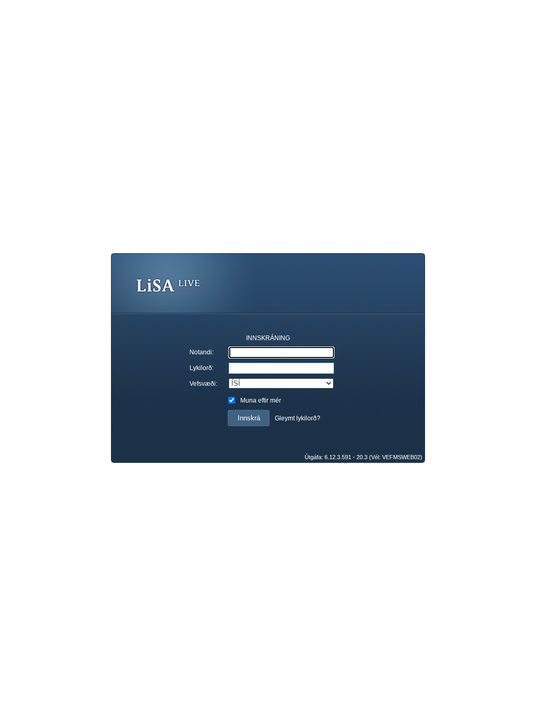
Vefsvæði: (203, 383)
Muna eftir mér (260, 400)
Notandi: (201, 352)
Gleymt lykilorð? (297, 418)
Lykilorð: (201, 368)
